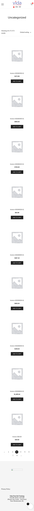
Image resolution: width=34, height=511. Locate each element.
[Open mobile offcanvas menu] (2, 4)
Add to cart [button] (17, 81)
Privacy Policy (5, 489)
